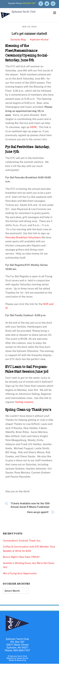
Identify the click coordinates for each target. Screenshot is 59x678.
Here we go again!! (37, 512)
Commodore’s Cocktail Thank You (21, 540)
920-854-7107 (29, 3)
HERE (33, 127)
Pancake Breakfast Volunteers (23, 237)
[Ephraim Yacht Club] (5, 18)
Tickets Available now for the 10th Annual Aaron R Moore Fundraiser (30, 505)
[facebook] (40, 3)
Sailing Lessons (24, 401)
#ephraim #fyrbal (39, 39)
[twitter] (47, 3)
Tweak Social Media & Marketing (18, 659)
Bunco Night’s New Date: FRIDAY (21, 557)
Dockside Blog (18, 39)
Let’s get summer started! (29, 34)
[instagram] (53, 3)
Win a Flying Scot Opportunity (20, 573)
